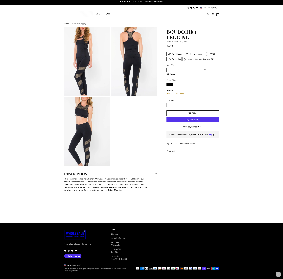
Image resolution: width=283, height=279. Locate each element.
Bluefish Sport (172, 42)
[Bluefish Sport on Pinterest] (194, 8)
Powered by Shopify (71, 271)
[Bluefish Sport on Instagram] (191, 8)
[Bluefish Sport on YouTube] (197, 8)
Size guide (174, 74)
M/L (206, 69)
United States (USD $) (210, 8)
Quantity (170, 100)
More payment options (192, 127)
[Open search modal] (208, 14)
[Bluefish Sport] (78, 14)
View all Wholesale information (77, 244)
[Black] (169, 84)
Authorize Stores (118, 238)
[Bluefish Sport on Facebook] (188, 8)
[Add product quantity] (175, 105)
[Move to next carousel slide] (217, 215)
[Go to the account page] (213, 14)
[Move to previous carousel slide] (212, 215)
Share (172, 151)
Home (66, 24)
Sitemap (114, 234)
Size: (170, 65)
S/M (179, 69)
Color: (171, 80)
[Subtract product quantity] (169, 105)
